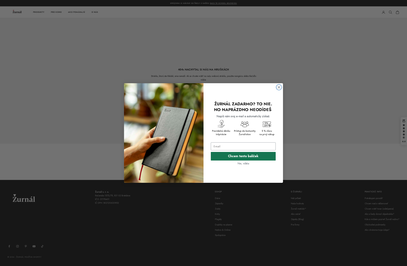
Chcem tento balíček (243, 156)
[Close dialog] (279, 87)
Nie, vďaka (243, 163)
